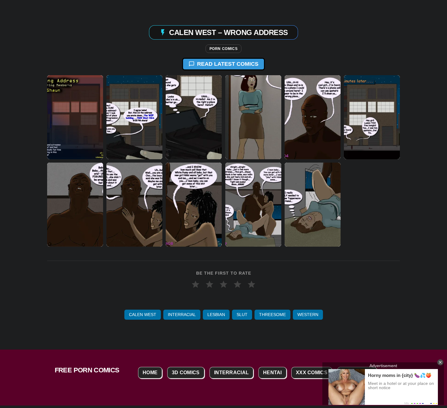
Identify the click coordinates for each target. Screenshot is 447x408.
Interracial (182, 314)
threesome (272, 314)
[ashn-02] (194, 117)
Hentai (272, 372)
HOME (150, 372)
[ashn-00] (75, 117)
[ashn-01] (134, 117)
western (307, 314)
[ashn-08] (194, 205)
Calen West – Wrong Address (228, 32)
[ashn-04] (313, 117)
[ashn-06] (75, 205)
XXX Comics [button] (311, 372)
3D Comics (186, 372)
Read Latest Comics (227, 64)
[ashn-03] (253, 117)
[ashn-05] (372, 117)
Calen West (142, 314)
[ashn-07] (134, 205)
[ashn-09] (253, 205)
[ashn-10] (313, 205)
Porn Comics (224, 49)
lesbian (216, 314)
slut (242, 314)
